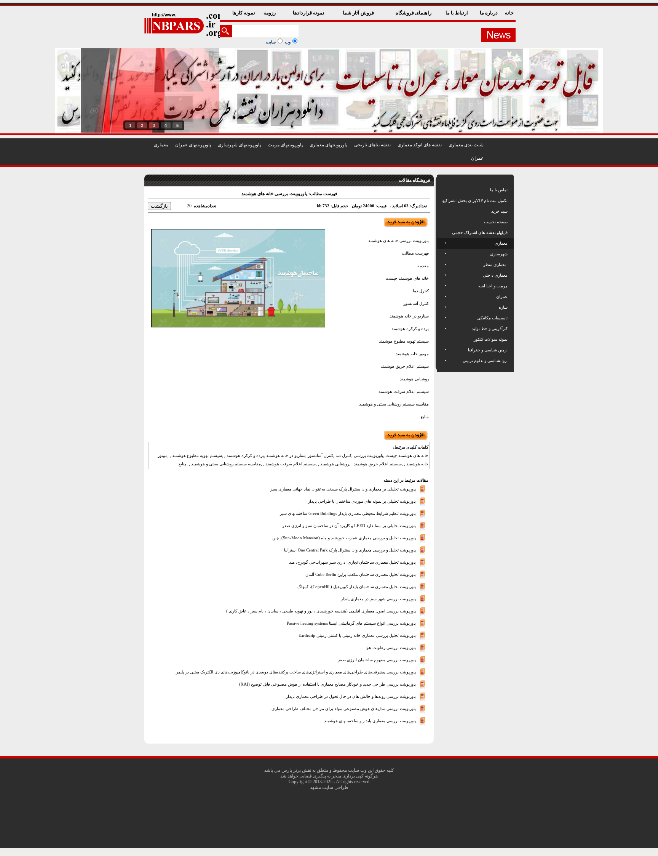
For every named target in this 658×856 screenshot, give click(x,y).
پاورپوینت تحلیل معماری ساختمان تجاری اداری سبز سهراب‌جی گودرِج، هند (352, 562)
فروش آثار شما (359, 13)
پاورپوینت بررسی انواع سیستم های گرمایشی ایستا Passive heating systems (351, 623)
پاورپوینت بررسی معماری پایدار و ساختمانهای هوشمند (370, 720)
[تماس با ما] (441, 190)
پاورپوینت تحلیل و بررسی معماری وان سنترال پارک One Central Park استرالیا (350, 550)
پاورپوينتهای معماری (328, 144)
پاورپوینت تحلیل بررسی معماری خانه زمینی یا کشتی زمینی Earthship (357, 635)
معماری (161, 144)
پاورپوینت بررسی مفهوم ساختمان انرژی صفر (377, 659)
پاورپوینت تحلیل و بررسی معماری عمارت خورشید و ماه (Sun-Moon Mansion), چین (344, 537)
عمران (477, 158)
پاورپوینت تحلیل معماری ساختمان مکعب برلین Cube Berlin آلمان (360, 574)
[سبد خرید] (441, 211)
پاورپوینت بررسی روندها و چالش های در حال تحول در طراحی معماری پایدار (351, 696)
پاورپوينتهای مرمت (285, 144)
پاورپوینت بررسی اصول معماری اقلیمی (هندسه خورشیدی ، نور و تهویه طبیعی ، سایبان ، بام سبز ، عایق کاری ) (321, 611)
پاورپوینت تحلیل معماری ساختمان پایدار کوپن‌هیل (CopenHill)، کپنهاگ (356, 586)
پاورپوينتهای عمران (193, 144)
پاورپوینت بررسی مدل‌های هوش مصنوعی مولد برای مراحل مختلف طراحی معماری (344, 708)
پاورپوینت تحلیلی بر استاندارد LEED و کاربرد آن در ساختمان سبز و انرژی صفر (349, 525)
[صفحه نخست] (441, 222)
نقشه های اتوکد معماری (420, 144)
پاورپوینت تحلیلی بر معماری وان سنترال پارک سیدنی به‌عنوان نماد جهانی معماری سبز (343, 489)
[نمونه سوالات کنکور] (441, 339)
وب (288, 42)
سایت (271, 42)
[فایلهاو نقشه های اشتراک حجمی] (441, 232)
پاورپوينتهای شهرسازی (239, 144)
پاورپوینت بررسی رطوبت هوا (391, 647)
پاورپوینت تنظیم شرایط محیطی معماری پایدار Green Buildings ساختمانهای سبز (348, 513)
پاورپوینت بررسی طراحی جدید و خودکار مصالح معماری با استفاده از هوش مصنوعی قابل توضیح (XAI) (327, 684)
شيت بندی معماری (466, 144)
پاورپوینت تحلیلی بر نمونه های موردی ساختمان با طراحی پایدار (362, 501)
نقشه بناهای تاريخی (372, 144)
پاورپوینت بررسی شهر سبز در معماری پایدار (378, 598)
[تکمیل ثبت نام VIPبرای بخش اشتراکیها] (440, 200)
